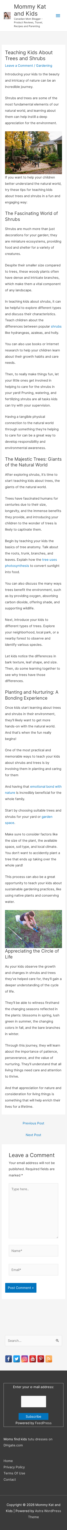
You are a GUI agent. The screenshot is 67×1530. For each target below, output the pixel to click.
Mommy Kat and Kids (30, 10)
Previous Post (33, 1123)
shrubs (56, 326)
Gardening (44, 65)
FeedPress (43, 1423)
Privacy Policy (14, 1467)
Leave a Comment (19, 65)
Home (8, 1461)
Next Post (33, 1135)
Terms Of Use (14, 1473)
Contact (10, 1479)
